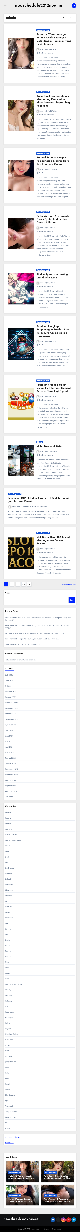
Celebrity (8, 879)
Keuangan (9, 1018)
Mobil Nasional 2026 (49, 446)
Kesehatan (9, 1012)
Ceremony (9, 885)
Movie (7, 1045)
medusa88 (9, 1143)
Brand (7, 862)
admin (42, 49)
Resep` (8, 1078)
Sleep (7, 1090)
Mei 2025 (8, 741)
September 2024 (12, 786)
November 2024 (11, 775)
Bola (7, 851)
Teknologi (9, 1106)
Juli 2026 (9, 675)
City (7, 901)
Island (7, 1006)
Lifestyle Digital (11, 1034)
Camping (8, 874)
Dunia (7, 940)
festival (8, 957)
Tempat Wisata (11, 1112)
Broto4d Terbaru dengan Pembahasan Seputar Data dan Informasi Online (52, 161)
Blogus (46, 1229)
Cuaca (7, 912)
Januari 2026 (10, 697)
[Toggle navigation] (5, 5)
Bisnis (39, 442)
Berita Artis (9, 829)
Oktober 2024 (10, 780)
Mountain (9, 1040)
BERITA (8, 824)
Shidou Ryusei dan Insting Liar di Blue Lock (22, 644)
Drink (7, 934)
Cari (7, 593)
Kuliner (8, 1023)
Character (9, 890)
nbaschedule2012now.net (39, 6)
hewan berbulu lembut (14, 984)
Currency (9, 918)
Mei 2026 (9, 686)
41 (23, 584)
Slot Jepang (10, 1095)
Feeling (8, 951)
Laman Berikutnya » (68, 584)
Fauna (7, 946)
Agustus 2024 (11, 791)
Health (8, 979)
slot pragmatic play (12, 1137)
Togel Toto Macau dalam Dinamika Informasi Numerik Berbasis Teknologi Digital (53, 388)
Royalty (8, 1084)
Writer (7, 1128)
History (8, 990)
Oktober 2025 (10, 714)
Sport (7, 1101)
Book (7, 857)
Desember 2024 (11, 769)
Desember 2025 (11, 703)
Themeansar (57, 1229)
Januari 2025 (10, 764)
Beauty (8, 818)
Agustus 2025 (11, 725)
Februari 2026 (11, 692)
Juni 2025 (9, 736)
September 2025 (12, 719)
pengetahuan (10, 1062)
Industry (8, 1001)
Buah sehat (9, 868)
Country (8, 907)
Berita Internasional (13, 840)
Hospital (8, 995)
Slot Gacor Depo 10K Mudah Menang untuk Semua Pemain (53, 540)
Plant (7, 1067)
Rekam (8, 1073)
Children (8, 896)
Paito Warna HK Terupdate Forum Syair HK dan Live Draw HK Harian (52, 219)
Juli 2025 (9, 730)
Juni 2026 (9, 681)
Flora (7, 962)
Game (7, 973)
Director (8, 929)
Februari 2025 (10, 758)
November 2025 (11, 708)
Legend (8, 1029)
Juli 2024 (9, 797)
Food (7, 968)
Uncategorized (43, 30)
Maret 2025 (9, 753)
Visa (7, 1123)
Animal (8, 813)
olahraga (8, 1056)
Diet (7, 923)
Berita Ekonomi (11, 835)
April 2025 (9, 747)
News (7, 1051)
